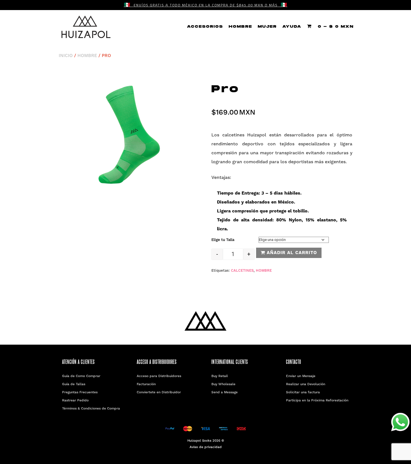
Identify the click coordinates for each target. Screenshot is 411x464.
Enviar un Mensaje (300, 376)
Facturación (146, 384)
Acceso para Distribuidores (159, 376)
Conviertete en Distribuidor (159, 392)
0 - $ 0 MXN (335, 26)
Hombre (87, 56)
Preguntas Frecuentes (80, 392)
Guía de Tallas (73, 384)
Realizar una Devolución (305, 384)
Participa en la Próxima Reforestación (317, 400)
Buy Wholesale (223, 384)
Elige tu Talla (222, 240)
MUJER (267, 26)
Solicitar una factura (303, 392)
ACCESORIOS (205, 26)
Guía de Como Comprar (81, 376)
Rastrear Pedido (75, 400)
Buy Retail (219, 376)
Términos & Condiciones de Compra (91, 408)
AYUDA (291, 26)
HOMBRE (240, 26)
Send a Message (224, 392)
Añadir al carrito (291, 253)
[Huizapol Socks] (86, 27)
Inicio (66, 56)
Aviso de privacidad (206, 447)
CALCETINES (242, 271)
